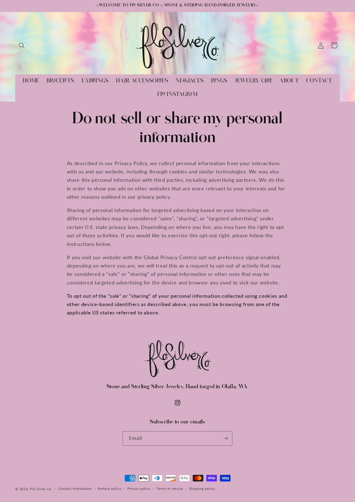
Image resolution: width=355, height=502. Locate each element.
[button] (22, 45)
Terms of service (169, 489)
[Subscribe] (225, 438)
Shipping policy (202, 489)
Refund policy (109, 489)
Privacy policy (139, 489)
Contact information (75, 489)
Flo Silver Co (40, 489)
